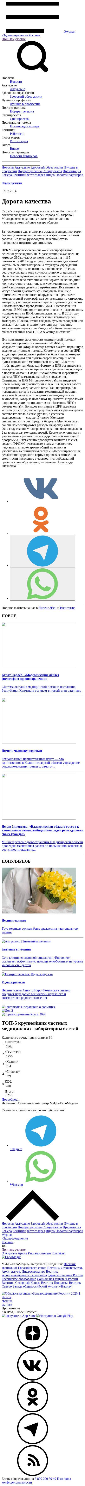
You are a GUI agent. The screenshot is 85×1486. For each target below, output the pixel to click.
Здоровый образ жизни (26, 96)
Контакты (58, 1253)
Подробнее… (11, 1099)
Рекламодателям (39, 1253)
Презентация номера (24, 126)
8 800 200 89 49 (45, 1478)
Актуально (17, 89)
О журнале (9, 1253)
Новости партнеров (24, 156)
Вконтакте (67, 608)
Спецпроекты (19, 119)
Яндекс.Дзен (48, 608)
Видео (14, 148)
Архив (22, 1253)
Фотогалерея (19, 141)
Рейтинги (17, 133)
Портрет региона (22, 111)
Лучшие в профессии (25, 104)
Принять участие (14, 39)
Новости (16, 81)
